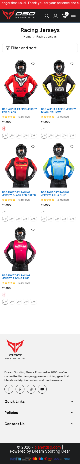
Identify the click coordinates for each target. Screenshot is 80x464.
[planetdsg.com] (19, 15)
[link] (55, 15)
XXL (33, 135)
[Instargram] (31, 389)
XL (25, 135)
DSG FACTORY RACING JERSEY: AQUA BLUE (55, 194)
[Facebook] (8, 389)
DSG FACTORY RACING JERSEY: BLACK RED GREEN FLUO (19, 194)
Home (28, 36)
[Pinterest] (20, 389)
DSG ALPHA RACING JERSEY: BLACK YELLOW (58, 111)
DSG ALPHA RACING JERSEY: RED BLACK (19, 111)
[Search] (46, 15)
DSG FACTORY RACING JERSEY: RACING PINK (16, 277)
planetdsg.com (47, 447)
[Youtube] (42, 389)
